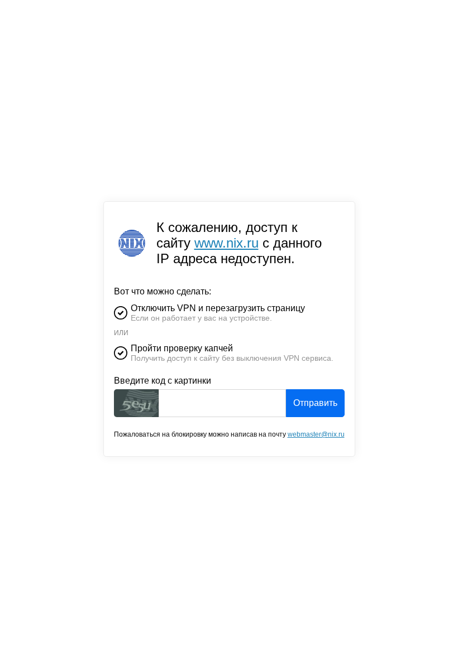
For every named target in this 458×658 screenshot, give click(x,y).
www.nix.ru (226, 242)
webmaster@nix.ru (316, 434)
